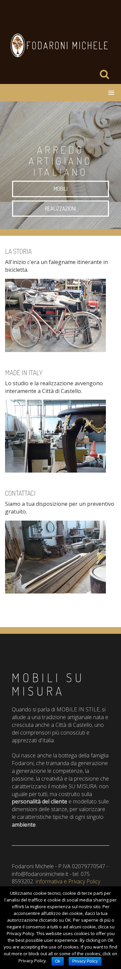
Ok (57, 961)
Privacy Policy (85, 961)
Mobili (61, 188)
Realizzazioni (60, 208)
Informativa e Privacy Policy (67, 881)
